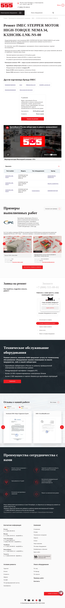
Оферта (6, 577)
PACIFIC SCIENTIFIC (53, 183)
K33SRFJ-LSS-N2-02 (44, 85)
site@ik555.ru (19, 535)
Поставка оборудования (40, 546)
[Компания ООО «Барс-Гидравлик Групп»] (18, 430)
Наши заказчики (38, 543)
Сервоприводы (36, 190)
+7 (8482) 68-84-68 (10, 555)
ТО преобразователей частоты (12, 582)
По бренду (36, 571)
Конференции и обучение (40, 549)
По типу (36, 568)
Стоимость (6, 574)
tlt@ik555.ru (19, 555)
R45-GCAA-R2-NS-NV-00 (26, 90)
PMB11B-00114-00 (30, 85)
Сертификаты (7, 585)
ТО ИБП (6, 580)
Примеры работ (39, 578)
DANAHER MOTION (53, 190)
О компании (37, 529)
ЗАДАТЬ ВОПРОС (50, 308)
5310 (21, 85)
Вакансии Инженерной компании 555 (44, 557)
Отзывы (36, 532)
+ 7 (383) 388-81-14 (10, 551)
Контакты (37, 581)
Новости (36, 537)
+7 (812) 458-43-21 (10, 540)
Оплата (5, 571)
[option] (17, 249)
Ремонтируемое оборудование (9, 12)
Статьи (35, 540)
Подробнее (12, 381)
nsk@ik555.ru (19, 551)
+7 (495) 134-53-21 (10, 535)
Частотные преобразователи (48, 262)
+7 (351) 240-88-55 (10, 546)
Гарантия (6, 568)
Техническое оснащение (40, 535)
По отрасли (37, 574)
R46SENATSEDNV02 (10, 85)
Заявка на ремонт (53, 593)
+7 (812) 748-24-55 (8, 541)
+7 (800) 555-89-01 (23, 7)
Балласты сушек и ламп (17, 262)
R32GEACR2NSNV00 (10, 90)
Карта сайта (37, 552)
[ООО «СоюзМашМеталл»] (47, 430)
